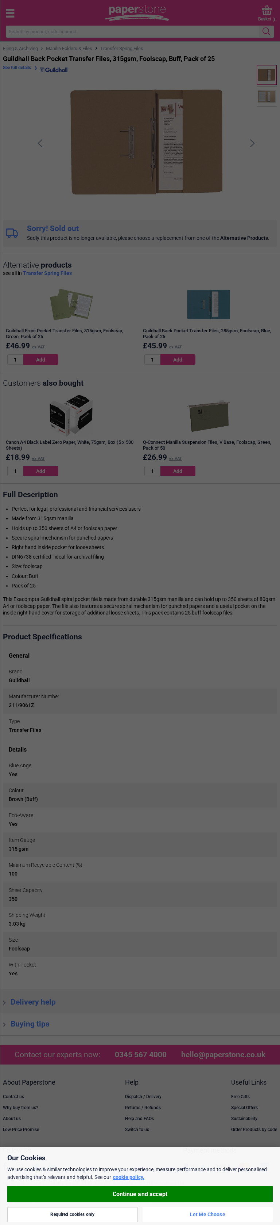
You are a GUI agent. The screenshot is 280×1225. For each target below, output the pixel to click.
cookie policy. (128, 1177)
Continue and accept (140, 1194)
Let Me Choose (207, 1214)
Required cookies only (72, 1214)
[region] (140, 1186)
